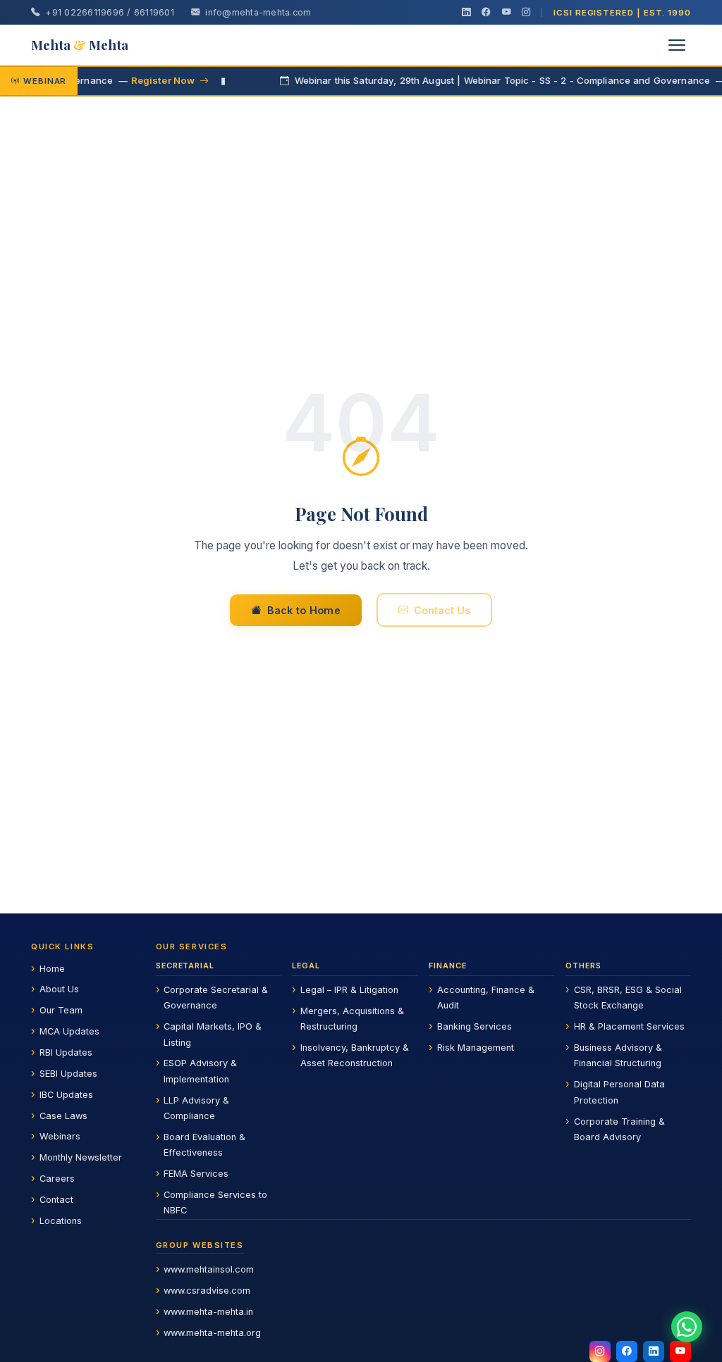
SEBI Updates (68, 1073)
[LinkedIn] (466, 12)
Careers (57, 1178)
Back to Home (304, 610)
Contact (56, 1199)
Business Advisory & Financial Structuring (618, 1055)
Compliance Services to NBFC (215, 1202)
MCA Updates (69, 1031)
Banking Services (474, 1026)
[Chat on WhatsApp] (686, 1326)
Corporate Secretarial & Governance (216, 998)
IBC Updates (66, 1094)
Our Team (60, 1010)
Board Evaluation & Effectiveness (204, 1145)
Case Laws (63, 1116)
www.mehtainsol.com (209, 1269)
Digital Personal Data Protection (619, 1092)
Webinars (59, 1136)
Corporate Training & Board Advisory (619, 1129)
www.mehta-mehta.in (208, 1311)
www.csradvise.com (207, 1290)
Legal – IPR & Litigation (349, 990)
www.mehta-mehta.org (212, 1332)
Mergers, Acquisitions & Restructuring (352, 1019)
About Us (59, 989)
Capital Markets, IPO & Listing (213, 1034)
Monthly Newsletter (80, 1157)
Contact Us (442, 610)
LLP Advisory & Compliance (196, 1108)
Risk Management (475, 1047)
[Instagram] (526, 12)
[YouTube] (506, 12)
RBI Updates (65, 1052)
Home (52, 968)
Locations (60, 1221)
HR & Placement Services (629, 1026)
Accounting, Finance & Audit (485, 998)
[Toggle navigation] (677, 45)
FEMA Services (196, 1173)
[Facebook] (486, 12)
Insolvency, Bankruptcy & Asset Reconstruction (354, 1055)
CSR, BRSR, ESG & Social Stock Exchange (628, 998)
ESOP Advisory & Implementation (200, 1071)
